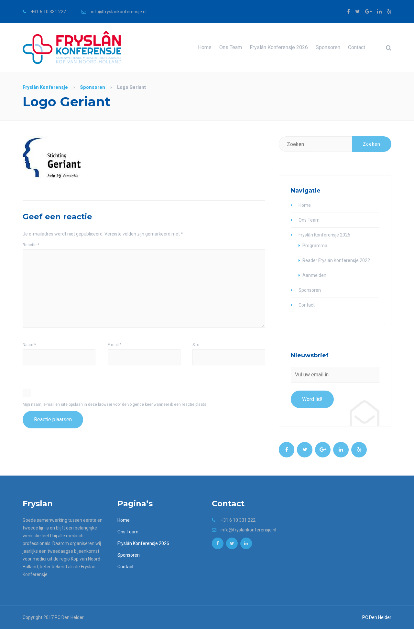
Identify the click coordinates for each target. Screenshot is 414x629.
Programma (314, 245)
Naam (29, 344)
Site (195, 344)
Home (205, 47)
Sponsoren (328, 47)
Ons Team (230, 47)
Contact (356, 47)
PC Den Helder (376, 617)
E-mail (114, 344)
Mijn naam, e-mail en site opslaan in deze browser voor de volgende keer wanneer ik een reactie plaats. (115, 404)
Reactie (31, 245)
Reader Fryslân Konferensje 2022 (336, 260)
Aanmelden (314, 275)
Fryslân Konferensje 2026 (279, 47)
